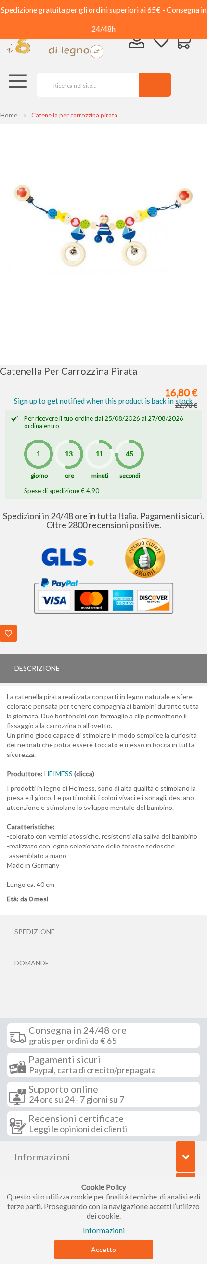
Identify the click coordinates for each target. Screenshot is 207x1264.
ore (69, 475)
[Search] (155, 85)
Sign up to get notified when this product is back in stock (103, 400)
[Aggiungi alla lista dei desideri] (8, 633)
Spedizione (34, 931)
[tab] (103, 668)
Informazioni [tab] (42, 1156)
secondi (129, 475)
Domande (31, 963)
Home (8, 115)
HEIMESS (58, 773)
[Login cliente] (137, 42)
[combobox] (84, 85)
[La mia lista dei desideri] (161, 41)
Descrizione (37, 668)
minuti (99, 475)
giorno (39, 475)
